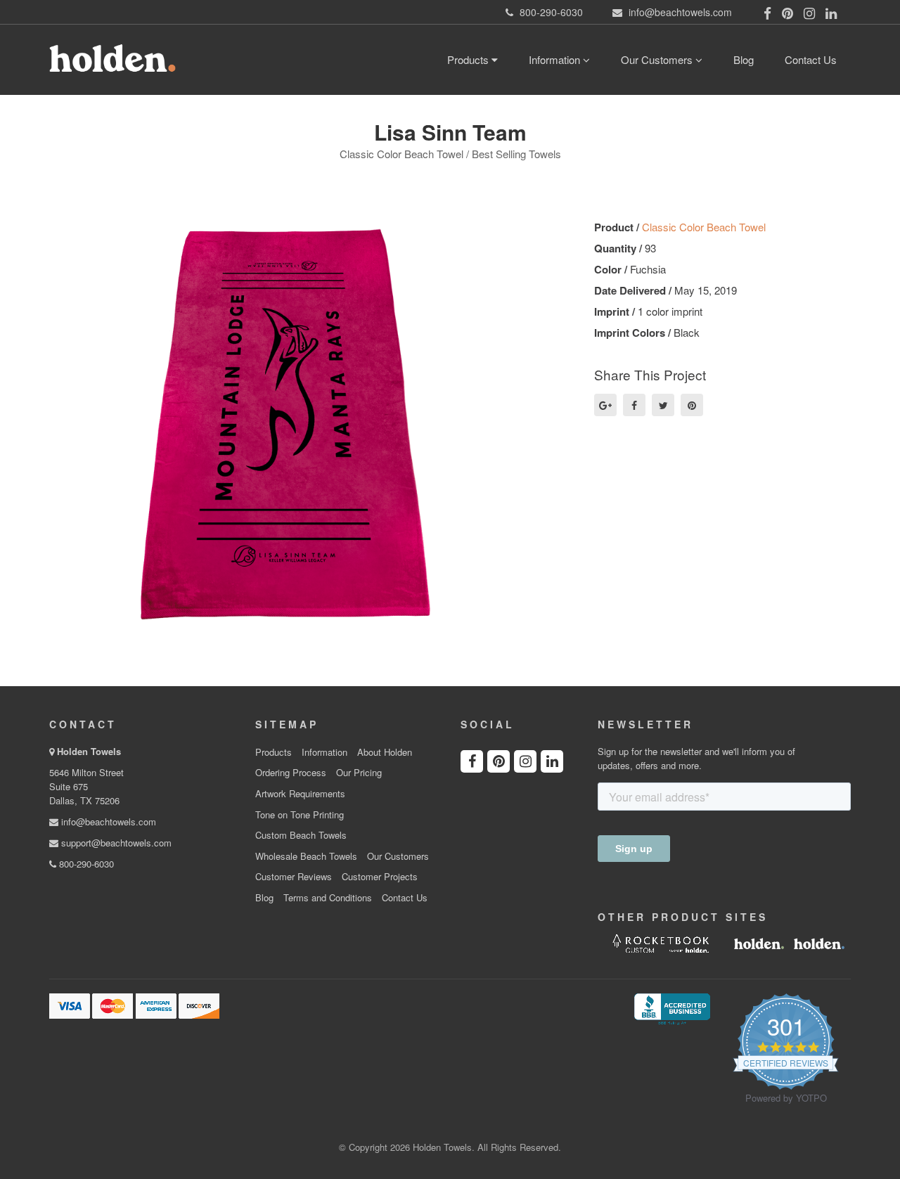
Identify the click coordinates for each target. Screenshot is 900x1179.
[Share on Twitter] (663, 405)
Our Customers (658, 59)
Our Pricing (359, 772)
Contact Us (811, 59)
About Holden (384, 752)
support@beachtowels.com (115, 842)
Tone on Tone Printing (299, 814)
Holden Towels (89, 751)
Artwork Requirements (300, 793)
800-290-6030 (85, 863)
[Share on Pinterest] (692, 405)
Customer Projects (380, 876)
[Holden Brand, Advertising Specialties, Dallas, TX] (672, 1007)
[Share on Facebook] (634, 405)
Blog (743, 59)
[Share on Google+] (605, 405)
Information (556, 59)
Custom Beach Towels (301, 835)
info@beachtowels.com (107, 821)
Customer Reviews (293, 876)
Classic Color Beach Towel (704, 226)
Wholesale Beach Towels (306, 856)
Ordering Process (290, 772)
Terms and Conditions (327, 897)
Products (469, 59)
